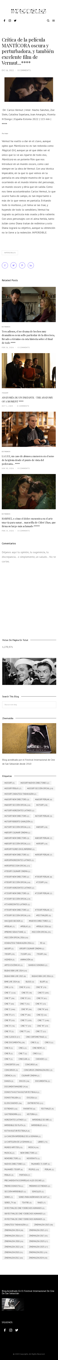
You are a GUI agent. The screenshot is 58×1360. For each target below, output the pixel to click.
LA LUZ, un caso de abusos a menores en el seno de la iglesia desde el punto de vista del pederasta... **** (28, 460)
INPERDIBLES (10, 253)
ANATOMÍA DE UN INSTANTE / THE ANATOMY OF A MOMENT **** (27, 399)
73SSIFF (5, 393)
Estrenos (6, 327)
